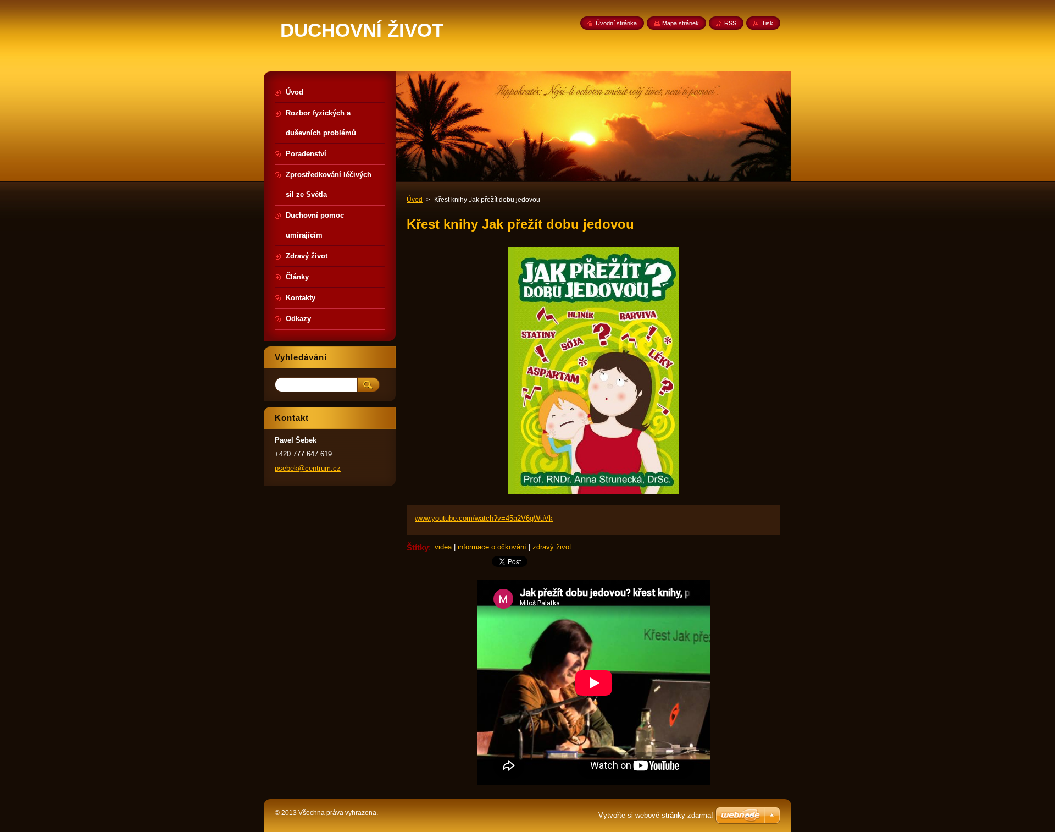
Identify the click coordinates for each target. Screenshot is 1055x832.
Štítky (418, 547)
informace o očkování (492, 547)
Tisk (767, 23)
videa (443, 547)
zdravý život (551, 547)
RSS (730, 23)
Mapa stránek (680, 23)
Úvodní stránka (616, 23)
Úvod (415, 199)
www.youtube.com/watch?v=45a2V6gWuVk (484, 518)
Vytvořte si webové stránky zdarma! (655, 815)
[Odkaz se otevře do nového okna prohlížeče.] (593, 495)
